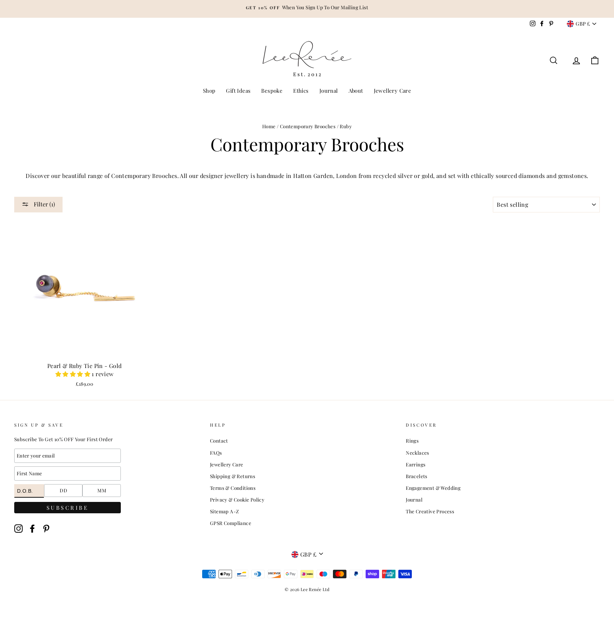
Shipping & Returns (232, 476)
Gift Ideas (238, 90)
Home (269, 126)
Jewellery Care (392, 90)
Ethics (300, 90)
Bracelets (416, 476)
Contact (219, 440)
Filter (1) (43, 204)
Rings (412, 440)
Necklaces (417, 452)
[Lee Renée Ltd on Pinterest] (46, 528)
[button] (73, 374)
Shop (209, 90)
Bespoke (271, 90)
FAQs (216, 452)
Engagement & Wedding (433, 488)
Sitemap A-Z (224, 511)
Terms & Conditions (232, 488)
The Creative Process (430, 511)
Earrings (415, 464)
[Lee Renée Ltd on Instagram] (18, 528)
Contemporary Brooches (307, 126)
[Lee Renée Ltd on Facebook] (32, 528)
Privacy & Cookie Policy (237, 499)
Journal (328, 90)
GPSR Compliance (230, 523)
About (356, 90)
